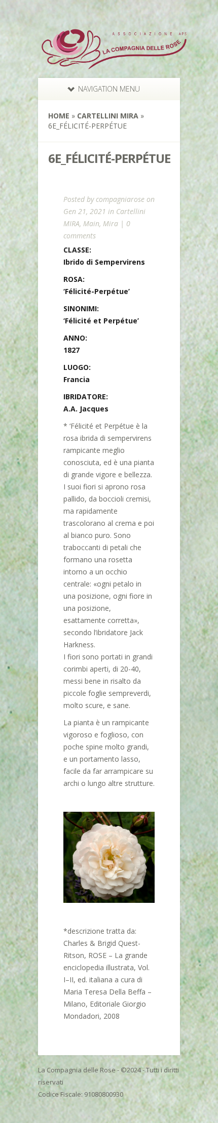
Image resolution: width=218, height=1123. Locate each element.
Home (58, 115)
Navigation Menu (109, 89)
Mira (110, 223)
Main (91, 223)
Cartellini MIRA (107, 115)
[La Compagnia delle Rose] (114, 66)
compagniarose (120, 199)
